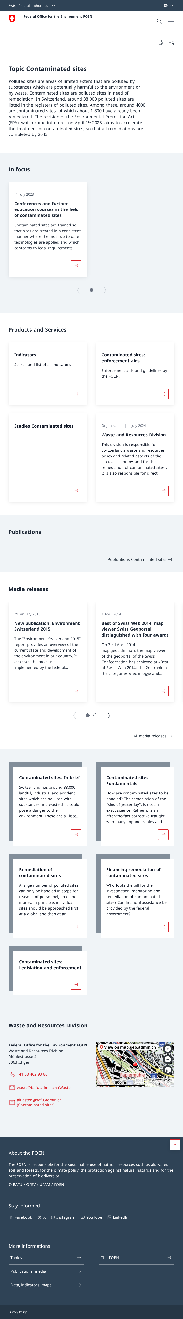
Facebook (23, 1217)
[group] (48, 229)
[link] (48, 804)
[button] (91, 290)
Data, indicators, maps (30, 1284)
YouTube (94, 1217)
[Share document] (171, 42)
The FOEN (110, 1257)
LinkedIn (120, 1217)
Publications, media (28, 1271)
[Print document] (160, 42)
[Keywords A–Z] (162, 5)
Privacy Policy (18, 1312)
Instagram (65, 1217)
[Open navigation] (171, 21)
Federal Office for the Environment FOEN (58, 16)
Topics (16, 1257)
